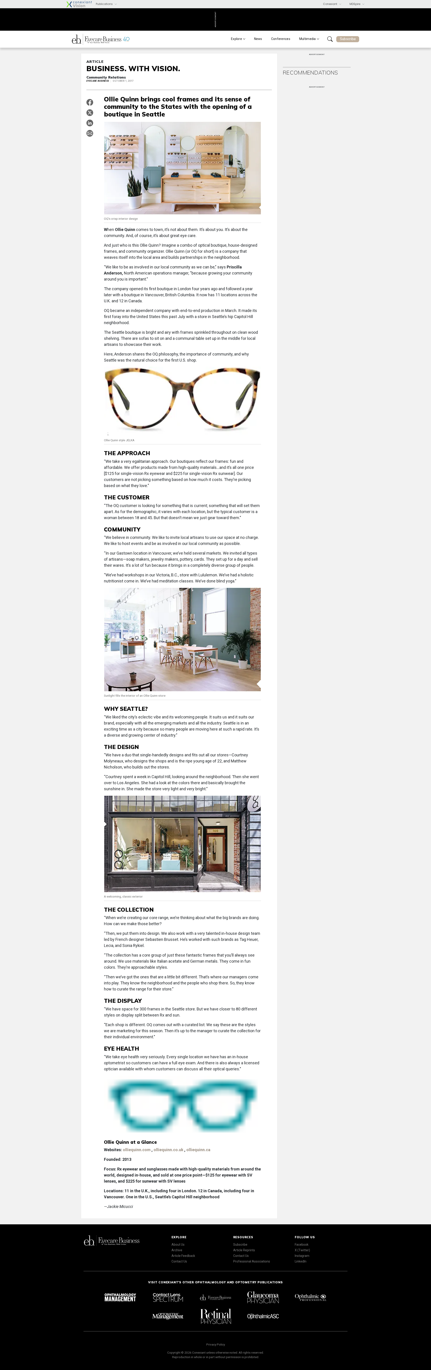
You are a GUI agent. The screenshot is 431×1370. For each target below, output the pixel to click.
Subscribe (348, 39)
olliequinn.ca (198, 1149)
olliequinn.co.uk (169, 1149)
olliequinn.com (137, 1149)
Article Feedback (183, 1256)
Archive (177, 1250)
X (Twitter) (302, 1250)
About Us (178, 1244)
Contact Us (179, 1261)
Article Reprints (244, 1250)
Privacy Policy (215, 1344)
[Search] (330, 39)
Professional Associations (251, 1261)
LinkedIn (300, 1261)
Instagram (302, 1256)
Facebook (301, 1244)
